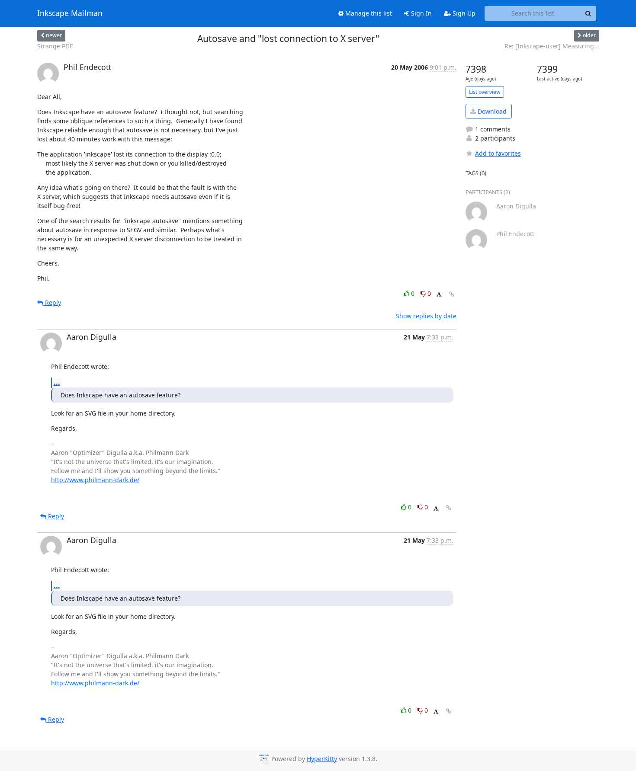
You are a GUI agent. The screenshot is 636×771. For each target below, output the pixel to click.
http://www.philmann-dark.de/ (95, 480)
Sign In (420, 13)
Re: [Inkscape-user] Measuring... (551, 46)
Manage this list (368, 13)
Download (491, 111)
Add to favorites (498, 153)
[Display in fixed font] (439, 295)
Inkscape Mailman (70, 13)
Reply (52, 302)
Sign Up (463, 13)
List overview (485, 92)
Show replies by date (426, 316)
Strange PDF (55, 46)
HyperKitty (322, 759)
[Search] (588, 13)
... (57, 382)
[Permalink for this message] (451, 294)
